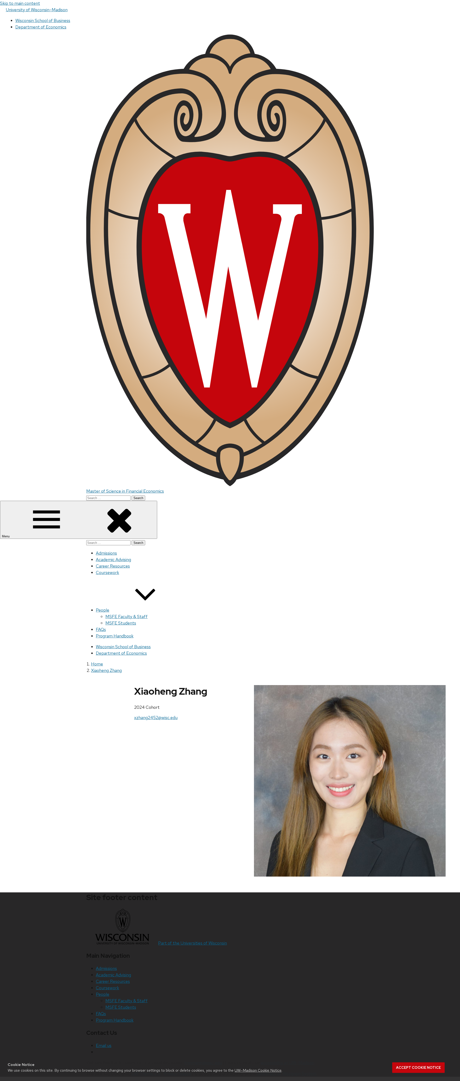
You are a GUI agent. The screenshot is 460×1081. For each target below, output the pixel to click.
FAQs (101, 629)
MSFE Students (120, 623)
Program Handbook (114, 636)
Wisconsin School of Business (42, 20)
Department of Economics (40, 27)
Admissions (106, 553)
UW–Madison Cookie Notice (258, 1070)
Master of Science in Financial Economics (125, 491)
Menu (6, 536)
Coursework (107, 572)
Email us (103, 1045)
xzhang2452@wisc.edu (156, 717)
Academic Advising (113, 559)
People (102, 610)
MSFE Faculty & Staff (126, 616)
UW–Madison (37, 9)
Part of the (192, 943)
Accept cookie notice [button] (418, 1067)
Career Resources (113, 566)
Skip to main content (20, 3)
